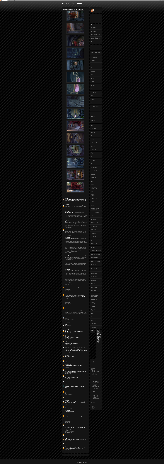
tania (65, 324)
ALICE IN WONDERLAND (94, 56)
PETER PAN (92, 201)
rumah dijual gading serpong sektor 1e (72, 251)
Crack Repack (66, 384)
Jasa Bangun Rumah (79, 264)
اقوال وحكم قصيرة (74, 321)
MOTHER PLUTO (93, 174)
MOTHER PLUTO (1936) (95, 371)
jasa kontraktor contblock (70, 262)
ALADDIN (92, 54)
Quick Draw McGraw (93, 219)
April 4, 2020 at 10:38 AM (68, 332)
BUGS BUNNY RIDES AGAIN (94, 82)
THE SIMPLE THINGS (94, 280)
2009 (92, 406)
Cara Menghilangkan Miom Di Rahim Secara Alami (71, 311)
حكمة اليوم (71, 321)
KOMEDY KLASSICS (93, 149)
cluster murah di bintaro (77, 258)
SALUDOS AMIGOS (93, 229)
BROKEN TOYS (93, 78)
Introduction (92, 145)
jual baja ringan (72, 264)
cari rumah (72, 256)
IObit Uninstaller (67, 361)
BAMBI (91, 67)
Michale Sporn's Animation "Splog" (95, 38)
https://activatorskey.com (68, 325)
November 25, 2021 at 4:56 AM (68, 394)
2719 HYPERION (93, 28)
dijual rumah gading (69, 223)
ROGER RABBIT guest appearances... (95, 379)
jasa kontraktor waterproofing (82, 263)
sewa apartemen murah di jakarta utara (79, 212)
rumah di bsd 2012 (75, 240)
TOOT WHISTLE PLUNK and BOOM (95, 373)
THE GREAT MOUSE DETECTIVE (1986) (95, 397)
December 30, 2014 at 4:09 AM (68, 209)
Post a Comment (66, 451)
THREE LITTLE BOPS (94, 299)
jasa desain (66, 273)
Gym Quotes (72, 319)
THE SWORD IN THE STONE (95, 286)
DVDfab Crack (66, 412)
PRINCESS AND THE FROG (94, 216)
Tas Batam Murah (71, 207)
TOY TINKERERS (93, 306)
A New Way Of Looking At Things (95, 42)
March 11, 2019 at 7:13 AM (68, 322)
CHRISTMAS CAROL (93, 92)
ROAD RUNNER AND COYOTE (95, 225)
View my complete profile (97, 10)
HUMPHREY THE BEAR (94, 142)
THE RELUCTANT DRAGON (94, 277)
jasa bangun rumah (84, 272)
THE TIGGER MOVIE (93, 291)
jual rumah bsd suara (75, 248)
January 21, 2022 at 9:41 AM (68, 408)
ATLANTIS (92, 64)
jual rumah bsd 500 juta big (69, 248)
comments (92, 98)
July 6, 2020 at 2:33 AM (68, 353)
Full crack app (67, 446)
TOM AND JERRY (93, 303)
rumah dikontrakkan (69, 224)
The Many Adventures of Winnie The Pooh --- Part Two (95, 399)
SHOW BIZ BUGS (93, 232)
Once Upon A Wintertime (94, 187)
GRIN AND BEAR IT (93, 128)
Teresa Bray (66, 355)
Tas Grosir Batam (77, 205)
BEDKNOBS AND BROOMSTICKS (95, 70)
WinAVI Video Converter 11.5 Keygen (69, 288)
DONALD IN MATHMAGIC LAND (95, 106)
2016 (92, 361)
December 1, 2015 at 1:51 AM (68, 267)
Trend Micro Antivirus (67, 289)
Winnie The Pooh (93, 324)
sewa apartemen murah (72, 225)
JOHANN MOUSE (93, 146)
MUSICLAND (92, 181)
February (93, 403)
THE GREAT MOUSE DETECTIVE (95, 258)
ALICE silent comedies (94, 57)
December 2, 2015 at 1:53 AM (68, 284)
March (93, 402)
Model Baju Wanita (81, 205)
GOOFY (92, 125)
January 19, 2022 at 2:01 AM (68, 404)
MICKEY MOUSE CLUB (94, 167)
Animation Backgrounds (72, 3)
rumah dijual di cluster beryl (79, 250)
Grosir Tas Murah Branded (72, 206)
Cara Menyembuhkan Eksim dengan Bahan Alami (78, 312)
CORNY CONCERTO (93, 99)
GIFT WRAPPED (93, 120)
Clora (65, 438)
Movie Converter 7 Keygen (68, 290)
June (93, 368)
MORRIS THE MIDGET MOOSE (95, 173)
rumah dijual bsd (72, 247)
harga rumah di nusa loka (82, 231)
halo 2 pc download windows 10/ (69, 341)
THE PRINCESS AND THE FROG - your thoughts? (95, 381)
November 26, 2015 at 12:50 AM (69, 259)
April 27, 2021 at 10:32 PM (68, 362)
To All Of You (92, 302)
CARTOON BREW (93, 31)
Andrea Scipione (93, 60)
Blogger (86, 462)
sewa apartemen (68, 226)
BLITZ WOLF (92, 77)
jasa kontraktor (80, 273)
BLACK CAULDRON (93, 75)
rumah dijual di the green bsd (79, 241)
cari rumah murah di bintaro (77, 257)
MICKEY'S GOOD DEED (94, 170)
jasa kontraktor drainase (83, 262)
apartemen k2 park (84, 215)
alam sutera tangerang (83, 255)
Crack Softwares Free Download (69, 429)
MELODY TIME (93, 160)
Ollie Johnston (92, 184)
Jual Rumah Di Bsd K (76, 207)
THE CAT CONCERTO (94, 251)
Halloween (92, 131)
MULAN (92, 180)
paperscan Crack (67, 419)
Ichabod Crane (93, 143)
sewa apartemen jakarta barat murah (79, 214)
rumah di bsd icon (67, 232)
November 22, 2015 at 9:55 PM (68, 227)
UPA (91, 316)
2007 (92, 408)
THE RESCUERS (93, 279)
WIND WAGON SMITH (94, 323)
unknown (66, 380)
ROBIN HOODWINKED (94, 226)
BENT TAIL (92, 74)
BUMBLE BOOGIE (93, 84)
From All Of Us (93, 116)
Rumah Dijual (83, 206)
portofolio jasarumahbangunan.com (82, 280)
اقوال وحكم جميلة (67, 321)
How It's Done (92, 139)
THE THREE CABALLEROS (94, 287)
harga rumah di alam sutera (78, 239)
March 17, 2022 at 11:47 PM (68, 432)
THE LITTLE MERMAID (94, 268)
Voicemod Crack (67, 357)
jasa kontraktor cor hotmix (77, 262)
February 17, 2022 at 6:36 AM (68, 413)
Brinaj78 (66, 198)
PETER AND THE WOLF (94, 198)
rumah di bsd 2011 (71, 232)
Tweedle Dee (92, 310)
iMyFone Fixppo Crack (83, 439)
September (93, 364)
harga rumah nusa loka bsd (77, 232)
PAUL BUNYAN (93, 195)
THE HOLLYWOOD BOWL (94, 260)
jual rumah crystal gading (81, 224)
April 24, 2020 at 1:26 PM (68, 344)
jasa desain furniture (75, 273)
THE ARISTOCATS (93, 247)
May (93, 369)
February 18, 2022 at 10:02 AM (68, 422)
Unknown (66, 204)
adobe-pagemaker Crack (68, 421)
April (93, 370)
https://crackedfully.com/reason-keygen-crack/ (70, 335)
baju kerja (69, 242)
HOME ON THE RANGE (94, 138)
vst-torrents (66, 346)
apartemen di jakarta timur (68, 213)
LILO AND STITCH (93, 153)
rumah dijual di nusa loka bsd (75, 231)
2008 (92, 407)
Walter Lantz (92, 317)
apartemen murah (80, 215)
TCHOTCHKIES (93, 246)
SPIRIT (92, 240)
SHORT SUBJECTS (93, 230)
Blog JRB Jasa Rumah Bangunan (78, 272)
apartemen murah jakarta (80, 213)
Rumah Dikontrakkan (69, 208)
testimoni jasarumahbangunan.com (69, 272)
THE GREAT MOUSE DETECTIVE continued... (95, 389)
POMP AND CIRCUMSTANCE (95, 212)
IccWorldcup (66, 400)
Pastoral (92, 191)
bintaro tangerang (69, 256)
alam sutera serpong (77, 255)
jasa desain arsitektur (70, 273)
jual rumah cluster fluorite (71, 222)
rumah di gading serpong (72, 250)
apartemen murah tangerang (75, 216)
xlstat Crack (66, 418)
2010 (92, 363)
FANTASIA (92, 112)
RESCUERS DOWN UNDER (94, 222)
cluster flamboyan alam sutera (70, 258)
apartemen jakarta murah (74, 215)
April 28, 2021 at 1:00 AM (68, 367)
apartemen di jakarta (73, 213)
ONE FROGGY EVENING (94, 188)
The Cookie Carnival (93, 253)
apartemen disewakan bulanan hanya (74, 246)
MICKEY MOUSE (93, 166)
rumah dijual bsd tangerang (72, 241)
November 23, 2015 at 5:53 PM (68, 235)
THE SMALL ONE (93, 283)
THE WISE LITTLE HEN (94, 296)
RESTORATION (93, 223)
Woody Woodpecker (93, 327)
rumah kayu (80, 223)
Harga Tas (77, 206)
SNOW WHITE (93, 237)
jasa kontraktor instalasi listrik (68, 263)
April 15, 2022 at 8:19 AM (68, 449)
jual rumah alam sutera (72, 239)
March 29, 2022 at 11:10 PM (68, 440)
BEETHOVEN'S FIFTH (94, 71)
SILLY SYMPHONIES (93, 233)
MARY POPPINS (93, 159)
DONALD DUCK (93, 105)
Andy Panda (92, 61)
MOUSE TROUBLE (93, 177)
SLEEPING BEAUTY (93, 236)
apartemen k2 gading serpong (83, 246)
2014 (92, 362)
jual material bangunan (67, 264)
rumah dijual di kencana (77, 247)
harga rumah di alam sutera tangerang (80, 238)
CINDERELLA (92, 95)
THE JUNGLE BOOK (93, 264)
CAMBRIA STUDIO (93, 85)
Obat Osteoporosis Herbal (68, 310)
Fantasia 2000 (93, 113)
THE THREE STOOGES (94, 290)
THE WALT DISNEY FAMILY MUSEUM (96, 34)
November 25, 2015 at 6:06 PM (68, 252)
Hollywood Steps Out (93, 136)
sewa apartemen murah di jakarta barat (69, 214)
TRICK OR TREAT (93, 309)
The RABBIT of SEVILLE (94, 276)
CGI (91, 88)
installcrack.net (67, 430)
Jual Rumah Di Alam (74, 208)
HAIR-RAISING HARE (93, 129)
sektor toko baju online (78, 242)
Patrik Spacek (92, 194)
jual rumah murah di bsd (69, 231)
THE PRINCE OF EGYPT (94, 273)
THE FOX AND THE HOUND (94, 257)
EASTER (92, 109)
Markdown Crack (67, 366)
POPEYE (92, 215)
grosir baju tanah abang (84, 242)
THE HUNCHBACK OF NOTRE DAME (96, 261)
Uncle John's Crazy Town (94, 35)
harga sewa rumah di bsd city (69, 240)
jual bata (75, 264)
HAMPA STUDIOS (93, 132)
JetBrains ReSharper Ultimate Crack (69, 431)
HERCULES (92, 135)
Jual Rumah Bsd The (81, 207)
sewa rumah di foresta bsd (71, 234)
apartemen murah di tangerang (68, 216)
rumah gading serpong (75, 224)
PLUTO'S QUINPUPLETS (94, 209)
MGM (91, 163)
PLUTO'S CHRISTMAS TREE (95, 208)
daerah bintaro (82, 258)
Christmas (92, 91)
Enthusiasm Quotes (67, 316)
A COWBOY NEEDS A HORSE (95, 51)
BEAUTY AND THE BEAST (94, 68)
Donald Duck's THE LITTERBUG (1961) (95, 395)
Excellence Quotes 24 (67, 319)
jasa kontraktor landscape (75, 263)
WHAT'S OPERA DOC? (94, 320)
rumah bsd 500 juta (67, 247)
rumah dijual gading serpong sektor (78, 222)
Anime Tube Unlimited (67, 407)
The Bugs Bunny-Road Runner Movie (96, 250)
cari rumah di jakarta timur (82, 256)
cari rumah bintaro (76, 256)
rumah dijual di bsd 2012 (81, 248)
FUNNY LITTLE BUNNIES (94, 119)
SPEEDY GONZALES (93, 239)
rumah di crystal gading (78, 221)
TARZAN (92, 244)
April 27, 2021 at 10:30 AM (68, 358)
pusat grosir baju (73, 242)
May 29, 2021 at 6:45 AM (68, 373)
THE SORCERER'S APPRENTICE (95, 284)
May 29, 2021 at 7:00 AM (68, 378)
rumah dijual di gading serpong (75, 223)
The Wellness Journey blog (94, 295)
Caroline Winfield (67, 364)
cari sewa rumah (83, 257)
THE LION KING (93, 265)
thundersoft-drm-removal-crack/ (79, 448)
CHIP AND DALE (93, 89)
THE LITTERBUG (93, 267)
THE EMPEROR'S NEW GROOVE (95, 254)
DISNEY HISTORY (93, 27)
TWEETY (92, 313)
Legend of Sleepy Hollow (94, 152)
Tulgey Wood (92, 41)
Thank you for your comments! (94, 385)
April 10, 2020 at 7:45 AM (68, 338)
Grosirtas (84, 208)
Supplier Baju (80, 206)
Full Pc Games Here (67, 330)
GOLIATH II (92, 124)
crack (65, 393)
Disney (91, 102)
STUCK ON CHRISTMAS (94, 243)
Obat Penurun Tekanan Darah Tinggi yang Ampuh (77, 310)
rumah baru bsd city (80, 240)
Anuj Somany (66, 318)
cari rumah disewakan (71, 257)
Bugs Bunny (92, 81)
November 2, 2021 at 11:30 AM (68, 389)
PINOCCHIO (92, 205)
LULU (91, 156)
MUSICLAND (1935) (95, 374)
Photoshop (92, 202)
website (71, 352)
